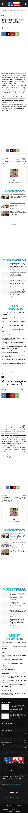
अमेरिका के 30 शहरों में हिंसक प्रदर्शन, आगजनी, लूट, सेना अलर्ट (21, 161)
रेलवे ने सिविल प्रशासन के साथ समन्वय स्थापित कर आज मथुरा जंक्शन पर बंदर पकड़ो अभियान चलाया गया (18, 213)
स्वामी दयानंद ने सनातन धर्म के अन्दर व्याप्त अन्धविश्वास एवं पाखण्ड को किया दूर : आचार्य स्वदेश (18, 205)
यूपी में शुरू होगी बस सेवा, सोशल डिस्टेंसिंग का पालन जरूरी (6, 161)
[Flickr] (14, 798)
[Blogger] (6, 798)
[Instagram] (17, 798)
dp (5, 27)
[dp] (2, 28)
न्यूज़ (5, 10)
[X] (8, 34)
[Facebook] (3, 34)
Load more (13, 298)
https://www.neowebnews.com (14, 182)
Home (2, 10)
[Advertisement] (14, 54)
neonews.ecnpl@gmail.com (13, 784)
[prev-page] (2, 219)
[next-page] (5, 219)
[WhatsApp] (17, 34)
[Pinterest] (12, 34)
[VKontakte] (21, 798)
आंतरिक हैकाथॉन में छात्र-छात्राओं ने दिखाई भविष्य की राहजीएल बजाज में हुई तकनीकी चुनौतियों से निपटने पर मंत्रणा (18, 274)
